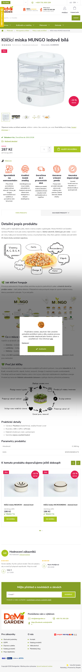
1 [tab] (40, 530)
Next (78, 463)
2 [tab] (41, 530)
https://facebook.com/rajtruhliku (41, 623)
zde (51, 339)
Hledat (75, 18)
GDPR (6, 642)
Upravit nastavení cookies (44, 666)
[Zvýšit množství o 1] (49, 147)
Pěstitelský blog (35, 649)
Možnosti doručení (11, 141)
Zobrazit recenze (24, 555)
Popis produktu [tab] (21, 213)
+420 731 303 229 (49, 9)
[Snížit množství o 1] (49, 150)
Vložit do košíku (69, 149)
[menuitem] (7, 25)
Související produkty (59, 213)
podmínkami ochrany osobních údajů (39, 600)
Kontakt (32, 639)
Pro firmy (6, 3)
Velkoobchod (34, 646)
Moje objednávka (9, 652)
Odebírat (68, 594)
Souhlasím (42, 349)
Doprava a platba (9, 646)
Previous (73, 463)
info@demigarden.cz (38, 619)
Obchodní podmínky (10, 639)
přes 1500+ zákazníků (32, 10)
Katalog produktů (9, 649)
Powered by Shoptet (74, 668)
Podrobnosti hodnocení (30, 45)
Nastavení (25, 343)
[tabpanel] (21, 498)
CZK (74, 3)
